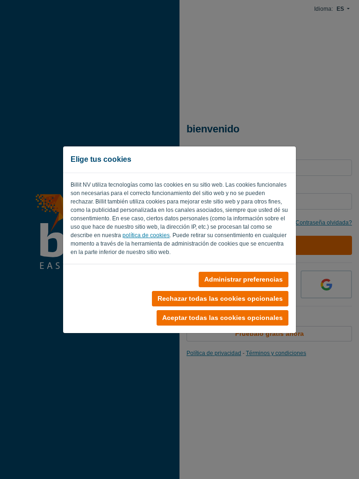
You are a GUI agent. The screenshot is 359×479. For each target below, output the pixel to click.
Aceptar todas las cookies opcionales (222, 317)
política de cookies (146, 235)
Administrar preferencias (243, 279)
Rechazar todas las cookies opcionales (220, 298)
